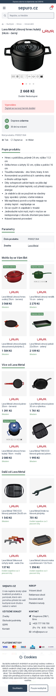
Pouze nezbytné (38, 688)
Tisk (6, 140)
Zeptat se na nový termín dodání (20, 108)
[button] (22, 82)
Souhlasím (18, 688)
